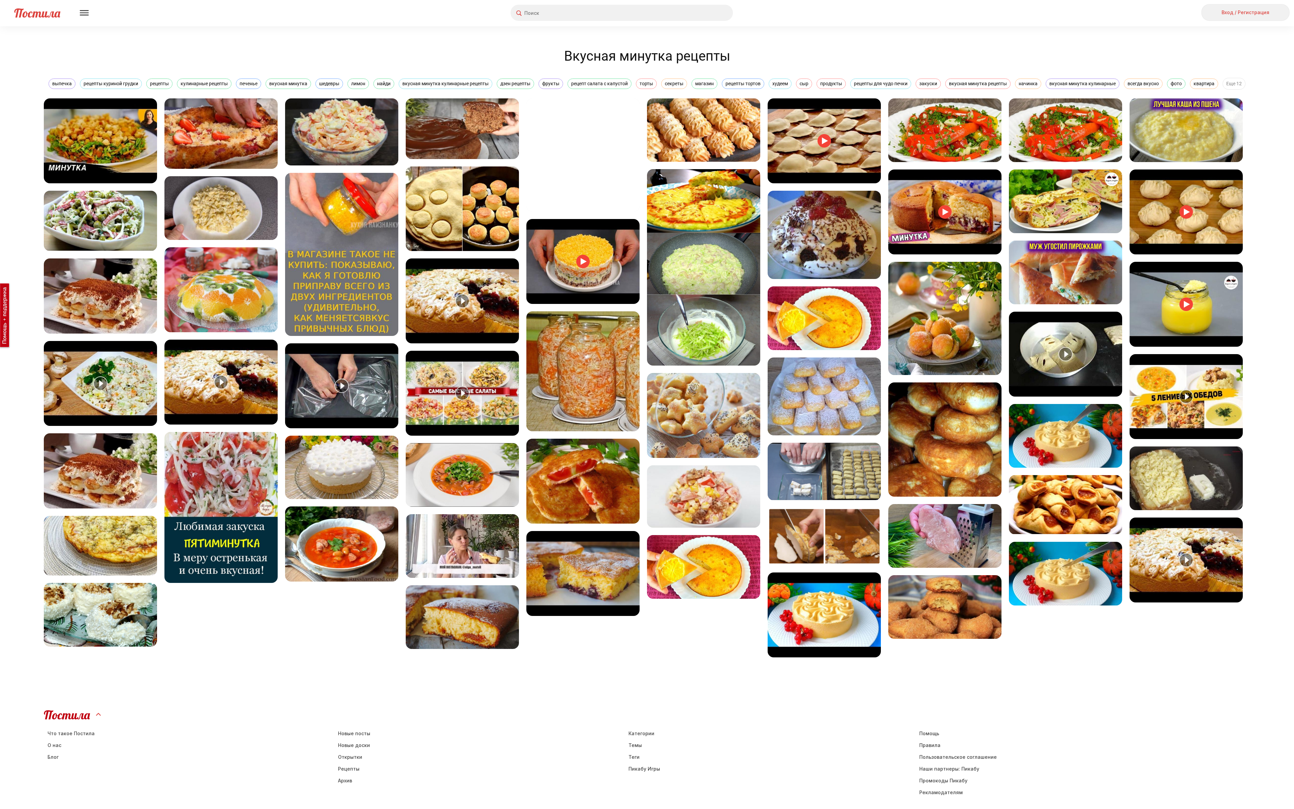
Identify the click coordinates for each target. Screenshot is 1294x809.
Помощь (929, 733)
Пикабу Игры (644, 769)
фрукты (550, 83)
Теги (634, 757)
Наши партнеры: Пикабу (949, 769)
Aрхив (345, 780)
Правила (930, 745)
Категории (641, 733)
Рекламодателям (941, 792)
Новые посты (354, 733)
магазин (704, 83)
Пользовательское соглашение (958, 757)
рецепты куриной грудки (111, 83)
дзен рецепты (515, 83)
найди (384, 83)
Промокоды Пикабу (943, 780)
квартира (1204, 83)
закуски (928, 83)
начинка (1028, 83)
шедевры (329, 83)
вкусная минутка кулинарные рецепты (445, 83)
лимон (358, 83)
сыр (804, 83)
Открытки (350, 757)
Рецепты (349, 769)
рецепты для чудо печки (880, 83)
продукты (831, 83)
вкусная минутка (288, 83)
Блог (53, 757)
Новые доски (354, 745)
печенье (248, 83)
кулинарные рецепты (204, 83)
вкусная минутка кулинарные (1082, 83)
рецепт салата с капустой (599, 83)
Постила (37, 13)
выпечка (62, 83)
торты (646, 83)
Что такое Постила (71, 733)
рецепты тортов (743, 83)
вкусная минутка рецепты (978, 83)
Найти (702, 13)
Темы (635, 745)
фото (1176, 83)
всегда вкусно (1143, 83)
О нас (54, 745)
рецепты (159, 83)
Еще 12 (1234, 83)
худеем (780, 83)
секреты (674, 83)
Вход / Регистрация (1245, 12)
